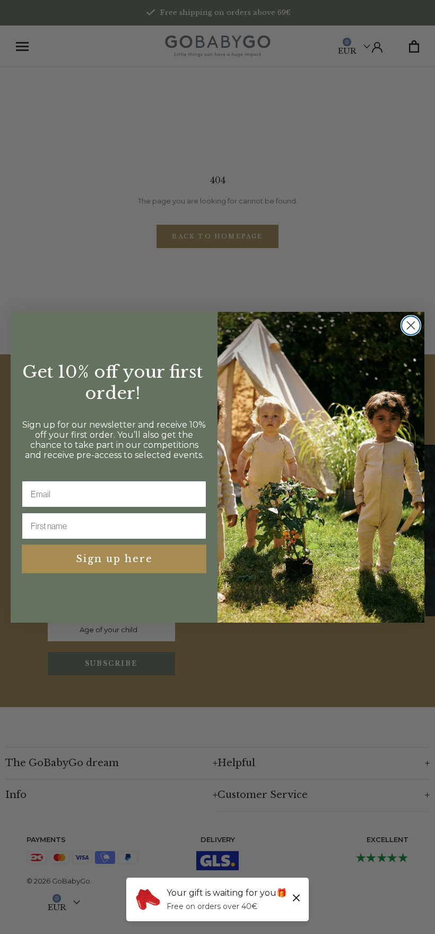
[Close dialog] (411, 325)
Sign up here (114, 559)
